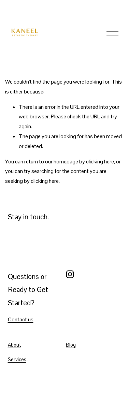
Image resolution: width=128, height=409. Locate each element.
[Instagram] (70, 274)
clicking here (100, 161)
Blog (71, 344)
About (14, 344)
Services (17, 359)
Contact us (20, 319)
